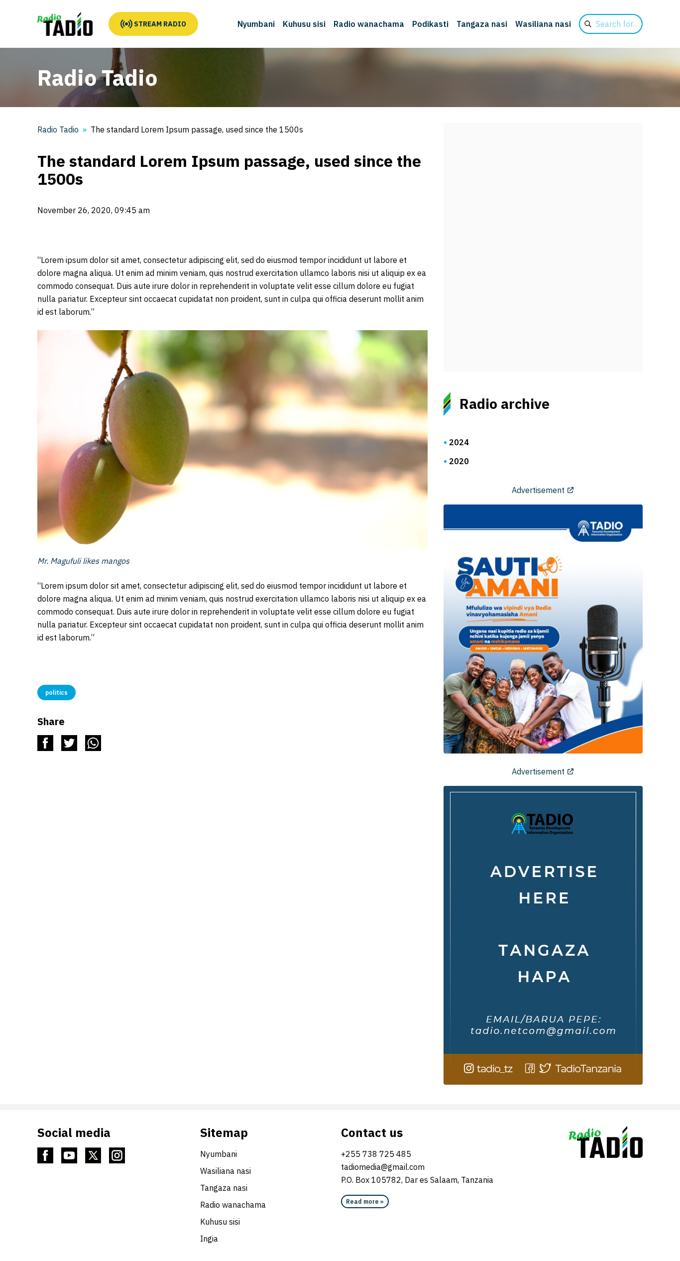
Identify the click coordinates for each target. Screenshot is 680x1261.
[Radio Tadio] (65, 24)
